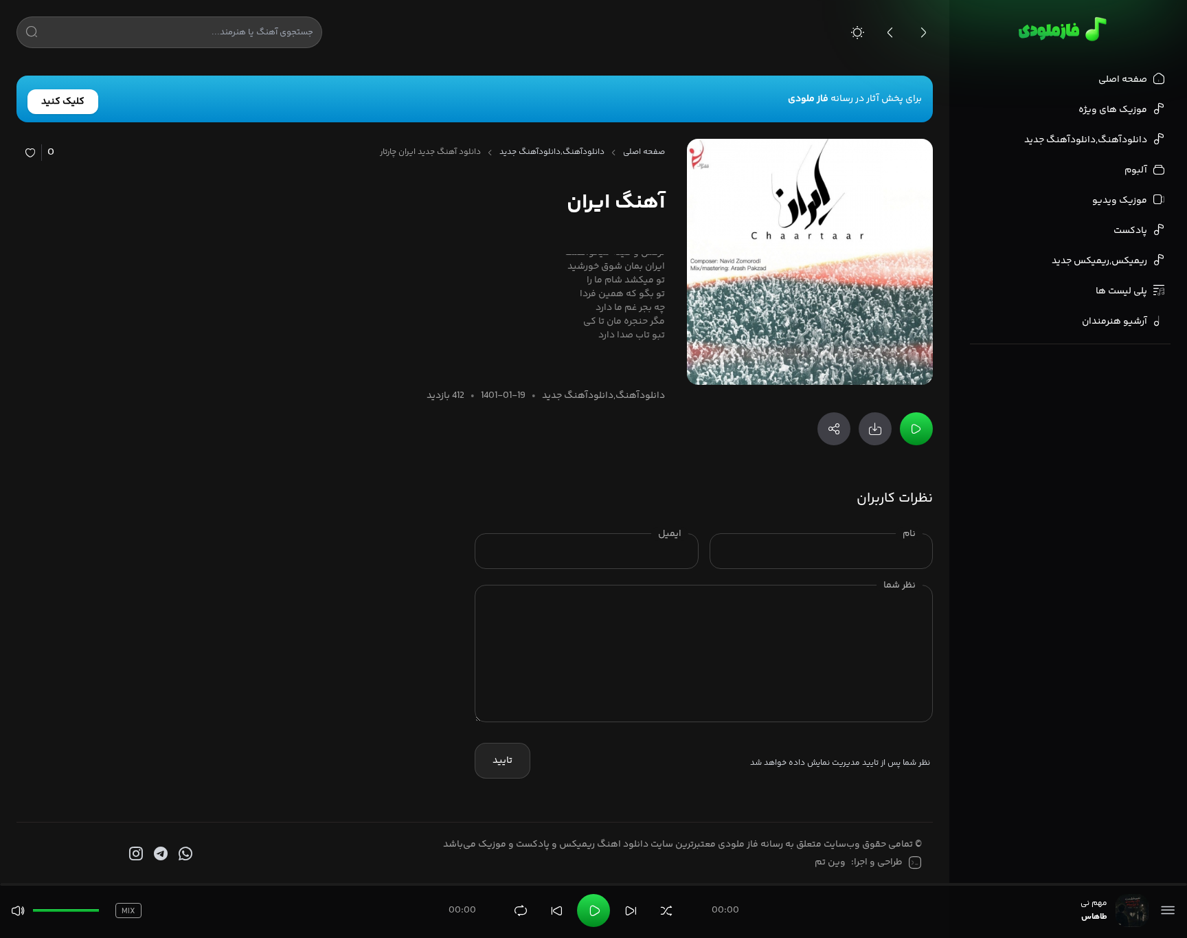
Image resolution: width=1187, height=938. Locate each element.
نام (909, 534)
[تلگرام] (159, 854)
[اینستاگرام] (134, 854)
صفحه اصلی (644, 152)
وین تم (830, 862)
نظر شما (899, 585)
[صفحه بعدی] (923, 32)
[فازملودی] (1060, 28)
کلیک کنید (62, 101)
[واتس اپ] (184, 854)
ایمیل (669, 534)
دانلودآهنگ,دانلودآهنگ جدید (551, 152)
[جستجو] (32, 34)
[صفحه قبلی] (890, 32)
